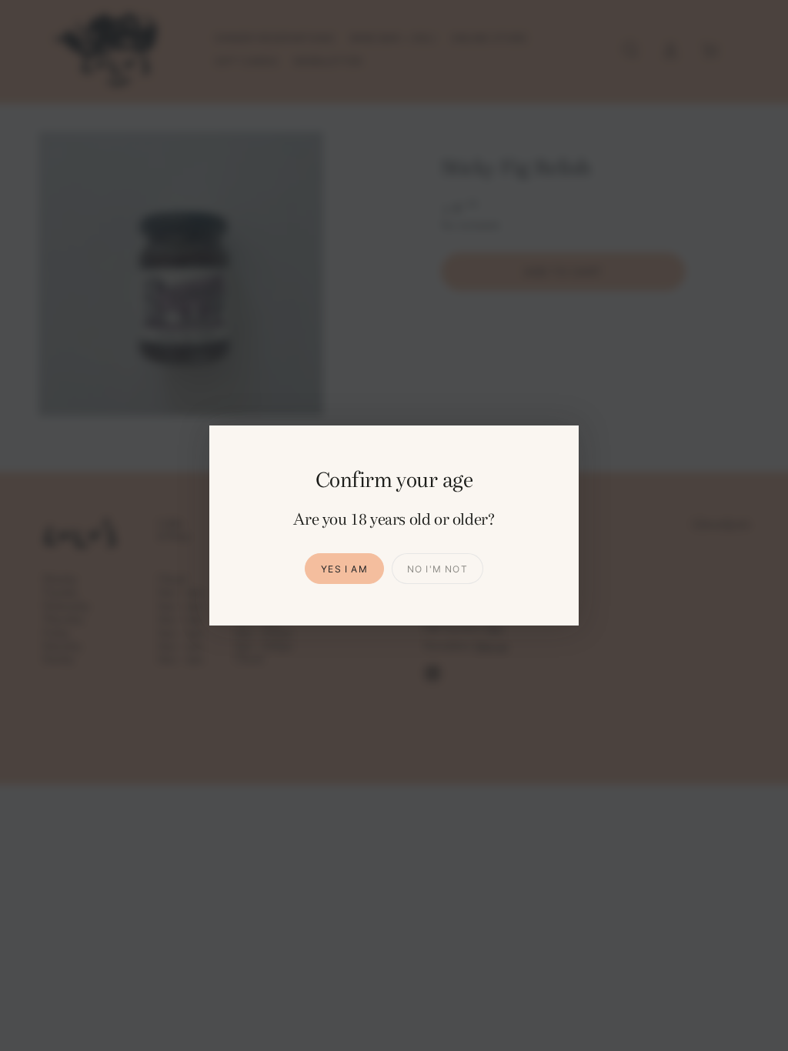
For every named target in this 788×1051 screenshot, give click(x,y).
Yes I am (344, 569)
